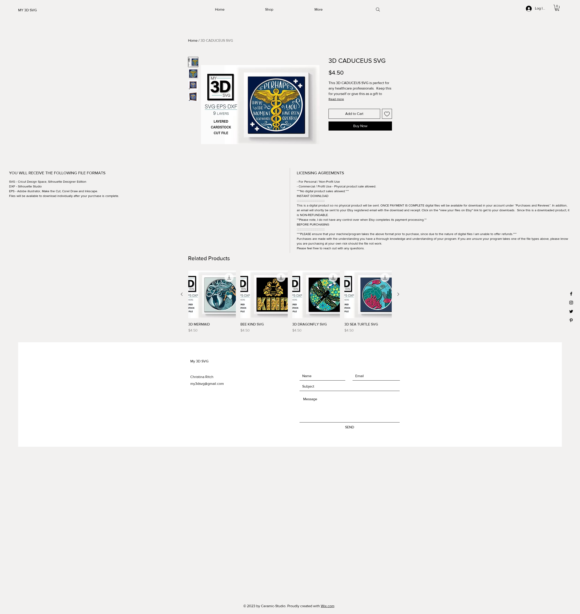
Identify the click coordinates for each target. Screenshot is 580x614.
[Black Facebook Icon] (571, 293)
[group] (290, 301)
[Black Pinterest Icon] (571, 320)
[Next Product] (398, 294)
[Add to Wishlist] (387, 114)
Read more (336, 99)
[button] (557, 8)
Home (193, 40)
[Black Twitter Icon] (571, 311)
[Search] (378, 9)
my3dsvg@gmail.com (207, 384)
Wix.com (327, 606)
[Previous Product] (181, 294)
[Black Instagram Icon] (571, 302)
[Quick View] (212, 294)
